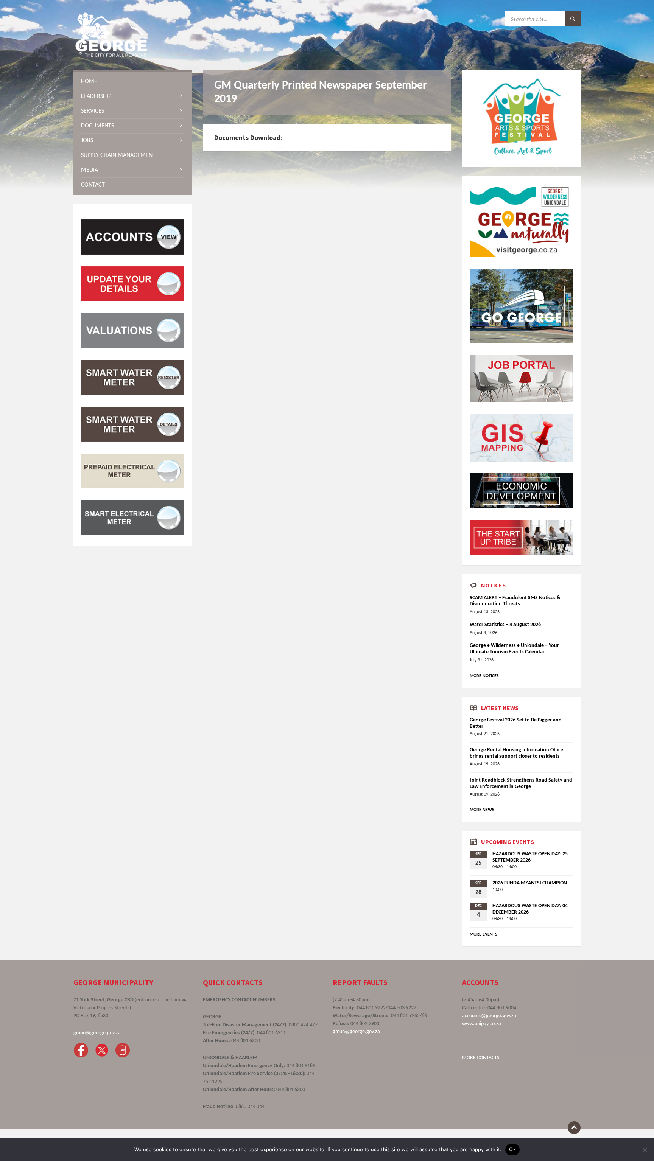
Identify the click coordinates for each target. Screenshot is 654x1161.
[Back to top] (574, 1127)
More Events (483, 934)
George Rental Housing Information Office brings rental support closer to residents (516, 753)
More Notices (484, 676)
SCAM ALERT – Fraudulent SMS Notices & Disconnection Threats (515, 601)
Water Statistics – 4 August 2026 (505, 625)
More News (482, 810)
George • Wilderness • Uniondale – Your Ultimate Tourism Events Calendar (514, 649)
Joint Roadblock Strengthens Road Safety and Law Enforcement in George (521, 783)
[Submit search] (573, 18)
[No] (644, 1149)
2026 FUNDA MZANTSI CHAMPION (529, 883)
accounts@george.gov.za (489, 1016)
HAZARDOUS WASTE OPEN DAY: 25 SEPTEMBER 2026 (530, 857)
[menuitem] (132, 82)
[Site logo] (111, 55)
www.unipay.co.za (481, 1024)
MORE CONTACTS (480, 1058)
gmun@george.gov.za (97, 1033)
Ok (512, 1149)
